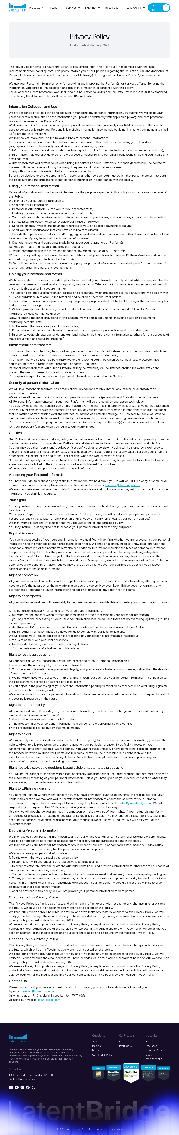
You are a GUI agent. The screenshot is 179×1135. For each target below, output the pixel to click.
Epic (121, 1041)
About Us (97, 1041)
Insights (96, 1045)
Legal (149, 1054)
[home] (18, 7)
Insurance (151, 1045)
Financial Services (156, 1050)
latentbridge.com (49, 999)
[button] (36, 7)
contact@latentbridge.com (134, 803)
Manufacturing (154, 1058)
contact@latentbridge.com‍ (122, 485)
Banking (150, 1041)
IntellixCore (125, 1045)
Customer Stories (102, 1054)
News (95, 1050)
